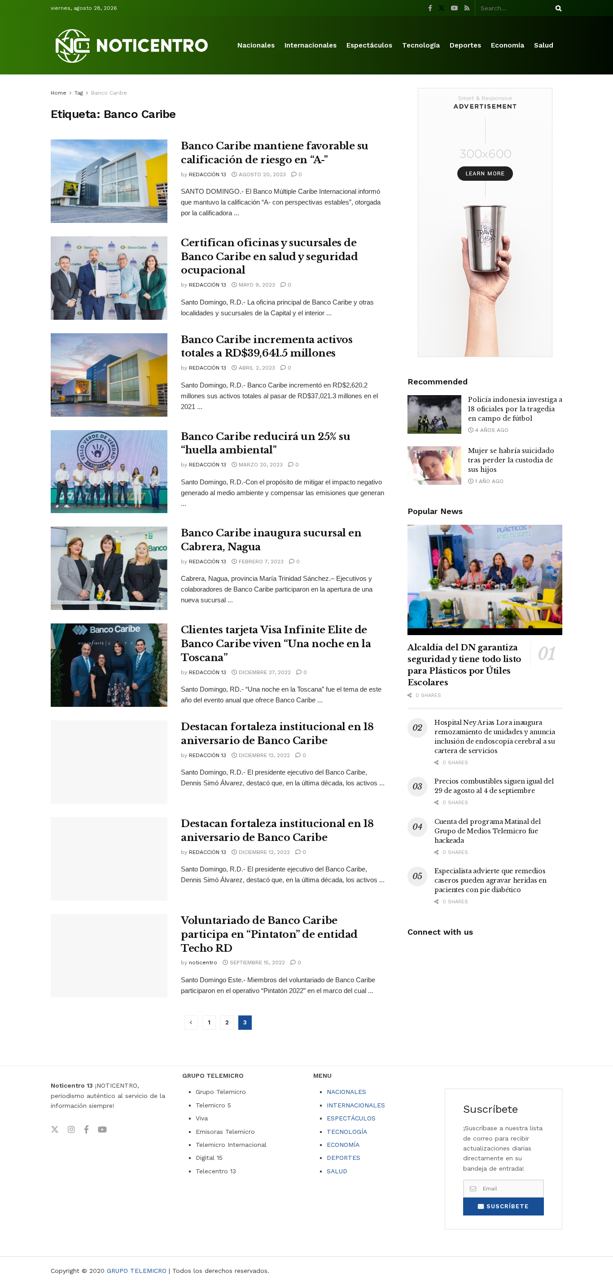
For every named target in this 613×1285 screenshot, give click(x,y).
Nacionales (256, 45)
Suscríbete (506, 1206)
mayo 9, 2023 (256, 285)
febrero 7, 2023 (260, 561)
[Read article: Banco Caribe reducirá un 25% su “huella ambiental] (109, 472)
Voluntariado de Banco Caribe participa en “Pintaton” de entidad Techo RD (269, 934)
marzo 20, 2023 (260, 465)
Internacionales (311, 45)
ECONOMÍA (343, 1144)
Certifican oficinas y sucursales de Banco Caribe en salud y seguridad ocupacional (269, 257)
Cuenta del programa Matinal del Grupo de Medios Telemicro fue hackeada (487, 831)
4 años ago (490, 430)
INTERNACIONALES (356, 1105)
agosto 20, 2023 (261, 174)
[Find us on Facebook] (430, 8)
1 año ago (488, 481)
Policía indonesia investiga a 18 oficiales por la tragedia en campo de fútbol (515, 409)
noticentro (203, 962)
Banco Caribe (109, 93)
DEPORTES (343, 1157)
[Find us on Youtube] (454, 8)
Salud (543, 45)
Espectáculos (369, 45)
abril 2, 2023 (256, 368)
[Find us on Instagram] (71, 1129)
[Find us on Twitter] (441, 8)
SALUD (337, 1171)
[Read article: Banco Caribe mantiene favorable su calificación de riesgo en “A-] (109, 181)
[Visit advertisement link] (484, 222)
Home (58, 93)
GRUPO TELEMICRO (136, 1270)
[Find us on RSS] (466, 8)
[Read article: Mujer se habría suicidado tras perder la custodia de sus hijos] (434, 465)
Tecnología (421, 45)
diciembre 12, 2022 (263, 755)
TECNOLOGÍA (347, 1131)
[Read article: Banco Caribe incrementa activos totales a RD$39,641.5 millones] (109, 375)
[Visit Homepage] (133, 45)
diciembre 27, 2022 (264, 672)
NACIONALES (346, 1091)
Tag (78, 93)
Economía (507, 45)
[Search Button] (557, 8)
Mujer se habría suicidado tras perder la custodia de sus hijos (511, 460)
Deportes (465, 45)
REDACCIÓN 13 (207, 174)
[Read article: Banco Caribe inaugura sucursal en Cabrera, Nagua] (109, 568)
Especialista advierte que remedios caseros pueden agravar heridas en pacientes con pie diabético (490, 880)
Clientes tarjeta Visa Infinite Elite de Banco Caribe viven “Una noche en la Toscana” (276, 644)
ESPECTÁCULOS (351, 1118)
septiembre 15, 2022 (256, 962)
